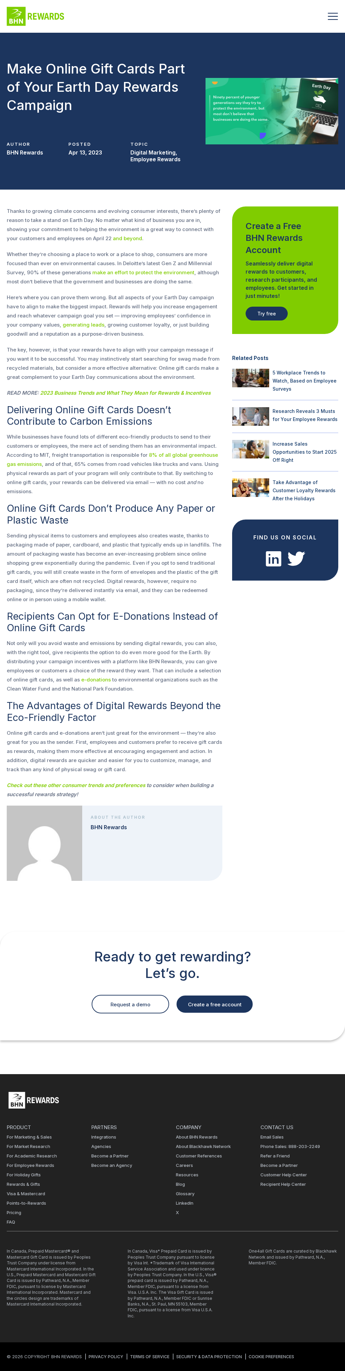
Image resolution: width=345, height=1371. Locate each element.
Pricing (14, 1212)
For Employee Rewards (30, 1165)
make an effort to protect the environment (143, 272)
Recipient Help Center (283, 1184)
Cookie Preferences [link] (271, 1356)
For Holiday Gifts (24, 1174)
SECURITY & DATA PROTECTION (209, 1356)
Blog (180, 1184)
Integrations (103, 1137)
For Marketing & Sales (29, 1137)
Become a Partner (110, 1155)
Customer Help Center (283, 1174)
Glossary (185, 1193)
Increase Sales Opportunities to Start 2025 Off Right (305, 452)
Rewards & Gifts (23, 1184)
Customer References (199, 1155)
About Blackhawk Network (203, 1146)
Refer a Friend (275, 1155)
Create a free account (215, 1004)
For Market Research (28, 1146)
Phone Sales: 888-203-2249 (290, 1146)
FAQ (11, 1222)
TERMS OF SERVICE (149, 1356)
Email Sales (272, 1137)
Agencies (101, 1146)
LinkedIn (184, 1203)
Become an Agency (111, 1165)
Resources (187, 1174)
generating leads (83, 324)
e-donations (96, 679)
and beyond (127, 238)
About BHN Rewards (197, 1137)
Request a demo (130, 1004)
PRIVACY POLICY (106, 1356)
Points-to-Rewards (26, 1203)
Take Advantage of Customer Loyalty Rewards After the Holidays (304, 490)
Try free (266, 313)
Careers (184, 1165)
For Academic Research (32, 1155)
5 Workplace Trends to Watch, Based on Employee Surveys (305, 381)
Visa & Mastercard (26, 1193)
